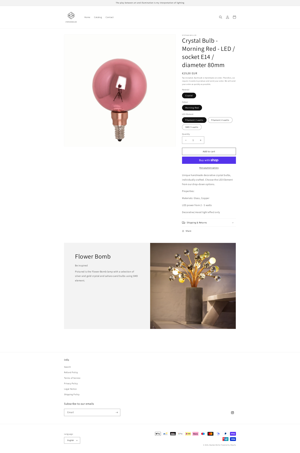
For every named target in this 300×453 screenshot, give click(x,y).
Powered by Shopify (228, 445)
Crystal (189, 95)
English (70, 440)
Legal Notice (70, 389)
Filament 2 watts (194, 120)
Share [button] (188, 230)
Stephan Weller (215, 445)
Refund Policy (71, 372)
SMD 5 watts (191, 127)
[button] (220, 17)
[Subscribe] (116, 412)
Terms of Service (72, 378)
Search (67, 366)
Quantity (186, 134)
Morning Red (192, 107)
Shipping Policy (72, 394)
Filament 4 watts (220, 120)
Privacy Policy (71, 383)
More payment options (209, 167)
